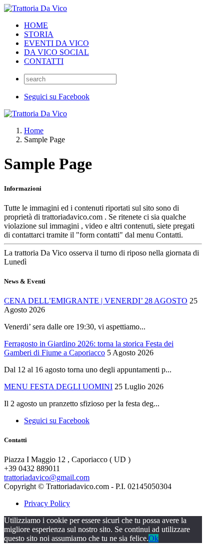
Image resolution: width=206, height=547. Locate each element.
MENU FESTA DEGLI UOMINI (58, 386)
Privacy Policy (47, 503)
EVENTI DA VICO (56, 43)
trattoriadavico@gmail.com (47, 477)
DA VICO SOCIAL (56, 52)
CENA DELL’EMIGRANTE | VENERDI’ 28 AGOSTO (96, 300)
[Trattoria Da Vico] (35, 8)
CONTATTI (44, 61)
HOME (36, 25)
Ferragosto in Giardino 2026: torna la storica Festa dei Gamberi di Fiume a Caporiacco (89, 348)
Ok (153, 538)
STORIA (39, 34)
